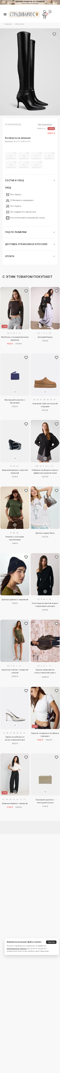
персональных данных (17, 949)
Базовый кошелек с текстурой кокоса (45, 801)
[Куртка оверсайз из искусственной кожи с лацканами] (45, 641)
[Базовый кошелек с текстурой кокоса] (45, 774)
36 (23, 157)
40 (23, 166)
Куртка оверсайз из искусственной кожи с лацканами (45, 672)
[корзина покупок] (44, 17)
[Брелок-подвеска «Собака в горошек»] (45, 708)
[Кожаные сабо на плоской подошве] (45, 374)
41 (36, 166)
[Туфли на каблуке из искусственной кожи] (14, 708)
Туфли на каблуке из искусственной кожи (15, 738)
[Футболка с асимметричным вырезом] (14, 308)
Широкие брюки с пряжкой (15, 803)
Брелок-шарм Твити (45, 533)
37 (36, 157)
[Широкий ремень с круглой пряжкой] (14, 441)
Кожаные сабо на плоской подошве (45, 405)
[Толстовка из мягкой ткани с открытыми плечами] (45, 574)
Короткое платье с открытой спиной (15, 671)
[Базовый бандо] (45, 308)
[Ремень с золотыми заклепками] (14, 507)
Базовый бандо (45, 337)
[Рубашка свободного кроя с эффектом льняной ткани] (45, 441)
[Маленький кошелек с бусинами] (14, 374)
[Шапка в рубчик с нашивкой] (14, 574)
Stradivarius (13, 124)
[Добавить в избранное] (26, 291)
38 (49, 157)
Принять (51, 942)
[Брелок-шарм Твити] (45, 507)
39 (11, 166)
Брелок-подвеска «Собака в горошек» (45, 734)
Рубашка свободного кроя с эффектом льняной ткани (45, 471)
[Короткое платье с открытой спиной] (14, 641)
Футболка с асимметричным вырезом (15, 338)
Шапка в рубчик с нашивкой (15, 599)
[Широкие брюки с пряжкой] (14, 774)
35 (11, 157)
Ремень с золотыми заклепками (15, 538)
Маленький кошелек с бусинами (14, 401)
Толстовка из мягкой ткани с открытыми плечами (45, 604)
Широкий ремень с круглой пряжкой (15, 471)
